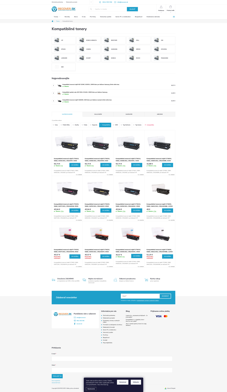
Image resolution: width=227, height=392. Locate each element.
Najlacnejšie (98, 114)
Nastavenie (91, 389)
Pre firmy (105, 335)
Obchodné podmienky (57, 2)
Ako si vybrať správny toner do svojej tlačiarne (136, 324)
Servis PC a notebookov (109, 330)
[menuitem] (57, 17)
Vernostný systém (108, 332)
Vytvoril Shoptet (171, 388)
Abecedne (160, 114)
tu (107, 385)
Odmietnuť (122, 382)
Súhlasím (136, 382)
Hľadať (132, 9)
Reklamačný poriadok (71, 2)
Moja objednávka (107, 343)
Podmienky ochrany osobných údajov (111, 321)
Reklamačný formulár (109, 327)
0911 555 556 (80, 321)
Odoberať (165, 296)
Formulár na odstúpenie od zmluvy (112, 325)
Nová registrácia (56, 381)
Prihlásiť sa (57, 376)
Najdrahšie (129, 114)
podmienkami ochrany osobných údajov (148, 300)
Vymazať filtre (150, 125)
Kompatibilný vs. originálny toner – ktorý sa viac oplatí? (135, 320)
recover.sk (79, 324)
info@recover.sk (81, 317)
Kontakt (105, 340)
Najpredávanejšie (67, 114)
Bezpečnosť (106, 337)
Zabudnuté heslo (56, 383)
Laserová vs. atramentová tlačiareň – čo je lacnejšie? (137, 316)
